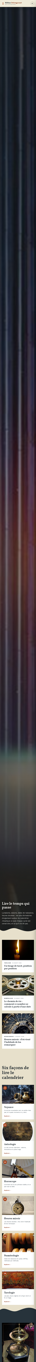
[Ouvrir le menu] (32, 3)
